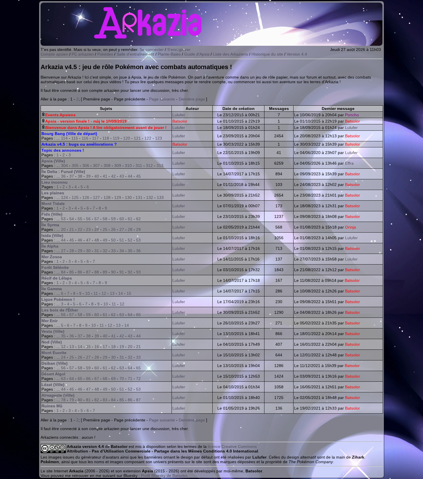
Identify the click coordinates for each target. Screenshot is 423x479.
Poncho (352, 115)
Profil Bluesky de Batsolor (164, 475)
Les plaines (52, 193)
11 (96, 293)
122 (147, 138)
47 (88, 240)
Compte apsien (54, 54)
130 (128, 197)
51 (121, 240)
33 (113, 250)
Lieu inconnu (54, 182)
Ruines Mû (51, 406)
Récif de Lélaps (56, 278)
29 (138, 229)
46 (80, 240)
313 (160, 165)
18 (113, 346)
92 (130, 272)
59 (113, 218)
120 (126, 138)
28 (130, 229)
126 (85, 197)
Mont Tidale (53, 203)
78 (63, 400)
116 (85, 138)
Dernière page (192, 99)
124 (64, 197)
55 (80, 218)
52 (130, 240)
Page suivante (162, 99)
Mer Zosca (51, 256)
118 (105, 138)
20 (63, 229)
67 (96, 378)
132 (149, 197)
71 (130, 378)
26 (113, 229)
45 (138, 176)
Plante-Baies (169, 54)
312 (149, 165)
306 (85, 165)
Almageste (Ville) (58, 395)
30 (88, 250)
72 (138, 378)
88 (96, 272)
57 (96, 218)
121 (137, 138)
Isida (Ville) (52, 235)
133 (160, 197)
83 (105, 400)
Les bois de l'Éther (59, 310)
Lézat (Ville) (52, 384)
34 (121, 250)
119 (116, 138)
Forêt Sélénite (55, 267)
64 (130, 314)
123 (158, 138)
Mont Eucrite (53, 352)
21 (71, 229)
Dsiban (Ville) (54, 363)
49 (105, 240)
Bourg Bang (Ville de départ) (69, 133)
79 (71, 400)
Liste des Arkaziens (230, 54)
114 (64, 138)
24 (96, 229)
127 (96, 197)
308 (107, 165)
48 (96, 240)
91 (121, 272)
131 (139, 197)
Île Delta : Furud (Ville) (63, 171)
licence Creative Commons (232, 446)
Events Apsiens (60, 115)
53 (63, 218)
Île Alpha (49, 246)
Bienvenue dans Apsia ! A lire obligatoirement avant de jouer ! (106, 127)
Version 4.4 (297, 54)
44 (130, 176)
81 (88, 400)
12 (104, 293)
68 (105, 378)
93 (138, 272)
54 (71, 218)
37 (71, 176)
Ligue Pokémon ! (58, 299)
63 (121, 314)
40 (96, 176)
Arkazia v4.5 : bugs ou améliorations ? (79, 144)
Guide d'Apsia (196, 54)
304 (64, 165)
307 (96, 165)
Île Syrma (50, 225)
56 (88, 218)
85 (71, 272)
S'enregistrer (178, 49)
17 (105, 346)
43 (121, 176)
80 (80, 400)
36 (63, 176)
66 (88, 378)
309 (117, 165)
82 (96, 400)
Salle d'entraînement (135, 54)
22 (80, 229)
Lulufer (178, 115)
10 (87, 293)
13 (112, 293)
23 (88, 229)
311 (139, 165)
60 (121, 218)
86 (80, 272)
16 (96, 346)
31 (96, 250)
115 (74, 138)
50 (113, 240)
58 (105, 218)
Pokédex (105, 54)
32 (105, 250)
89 (105, 272)
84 (63, 272)
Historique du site (267, 54)
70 (121, 378)
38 (80, 176)
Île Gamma (51, 288)
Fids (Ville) (51, 214)
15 (129, 293)
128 (107, 197)
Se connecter (152, 49)
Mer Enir (49, 320)
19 (121, 346)
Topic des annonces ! (62, 150)
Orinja (350, 227)
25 (105, 229)
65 (138, 314)
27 (121, 229)
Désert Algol (53, 374)
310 (128, 165)
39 (88, 176)
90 (113, 272)
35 (130, 250)
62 (138, 218)
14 (120, 293)
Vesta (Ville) (52, 331)
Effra (349, 163)
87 (88, 272)
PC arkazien (83, 54)
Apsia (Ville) (53, 161)
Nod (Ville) (51, 342)
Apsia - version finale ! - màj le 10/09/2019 (86, 121)
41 (105, 176)
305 (75, 165)
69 (113, 378)
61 (130, 218)
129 (117, 197)
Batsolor (179, 121)
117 (95, 138)
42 (113, 176)
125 (75, 197)
